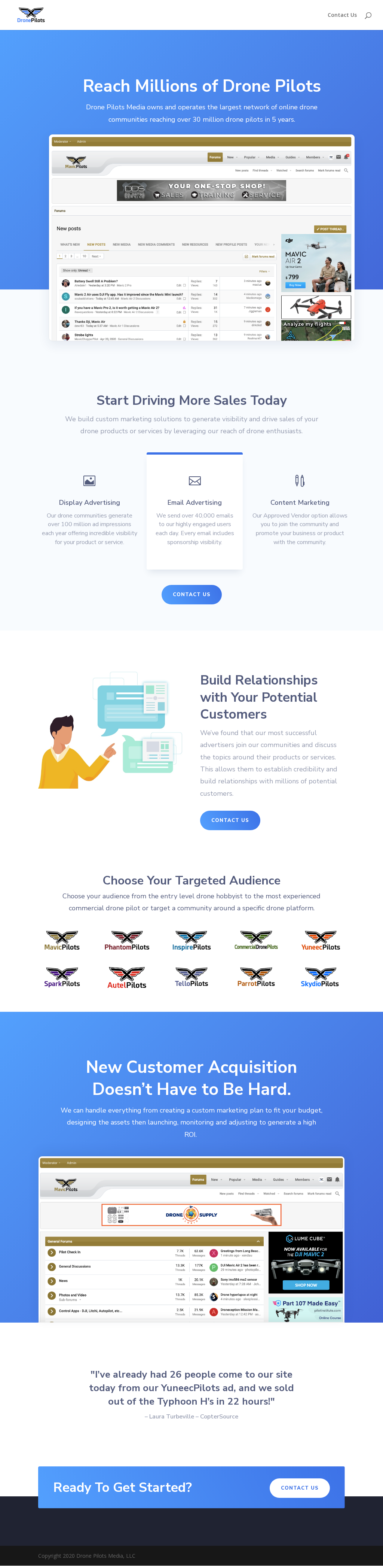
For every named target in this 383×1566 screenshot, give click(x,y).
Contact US (192, 594)
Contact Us (342, 15)
